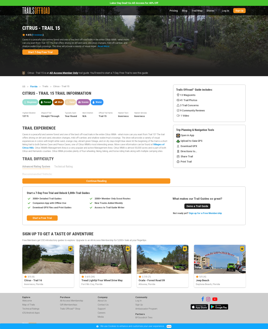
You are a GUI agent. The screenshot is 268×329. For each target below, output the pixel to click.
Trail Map (197, 10)
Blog (184, 10)
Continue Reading (96, 180)
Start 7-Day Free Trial (40, 52)
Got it (169, 326)
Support (102, 308)
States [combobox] (210, 10)
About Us (102, 300)
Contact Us (103, 304)
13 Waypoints (187, 95)
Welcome (27, 300)
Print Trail (186, 161)
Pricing (174, 10)
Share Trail (186, 156)
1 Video (184, 115)
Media (101, 316)
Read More (103, 46)
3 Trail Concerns (189, 105)
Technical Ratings (30, 308)
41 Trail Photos (188, 100)
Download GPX (188, 146)
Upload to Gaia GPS (191, 140)
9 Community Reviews (192, 110)
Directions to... (188, 151)
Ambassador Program (146, 308)
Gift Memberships (68, 304)
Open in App (187, 135)
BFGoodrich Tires (143, 317)
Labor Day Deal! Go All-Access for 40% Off (134, 3)
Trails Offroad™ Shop (70, 308)
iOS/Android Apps (31, 312)
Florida (33, 86)
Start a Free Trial (42, 218)
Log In (225, 10)
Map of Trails (28, 304)
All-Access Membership (71, 300)
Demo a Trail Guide (197, 206)
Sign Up (239, 10)
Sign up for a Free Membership (205, 213)
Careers (101, 312)
